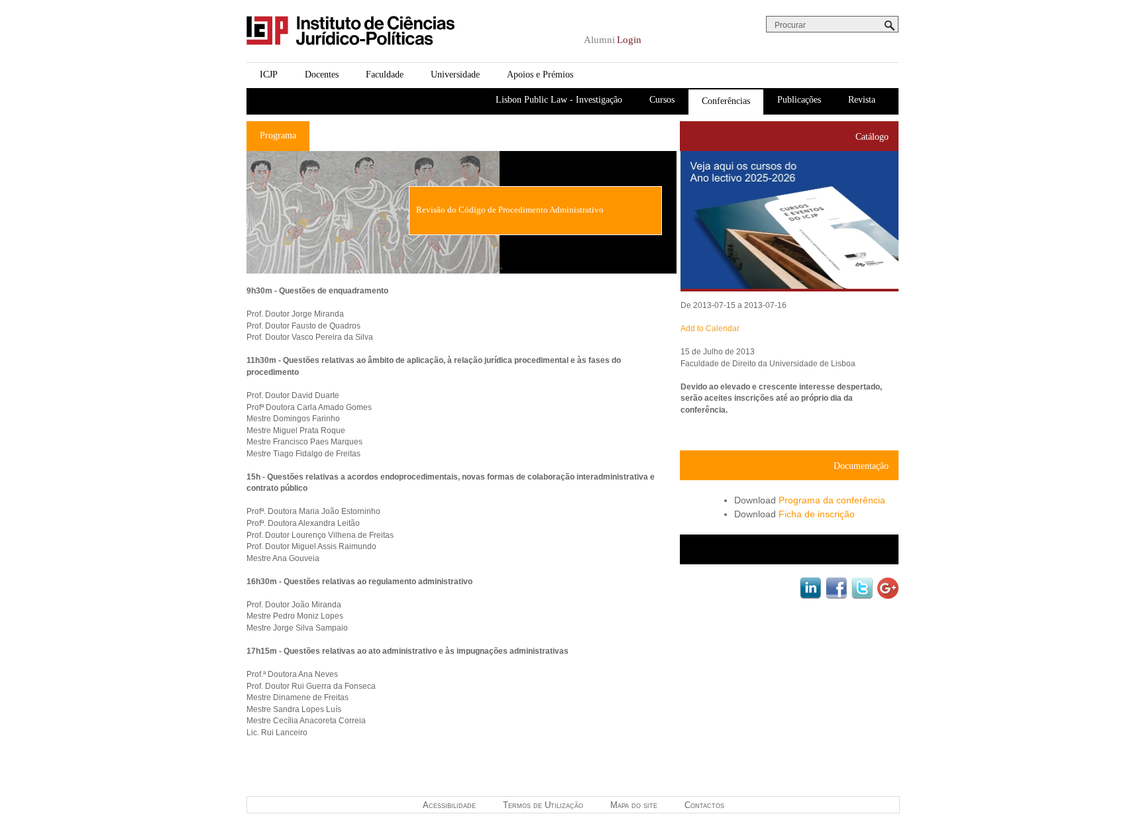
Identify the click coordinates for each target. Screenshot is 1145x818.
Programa (278, 135)
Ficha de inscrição (817, 514)
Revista (861, 100)
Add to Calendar (710, 328)
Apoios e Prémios (540, 74)
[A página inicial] (350, 55)
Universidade (455, 74)
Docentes (322, 74)
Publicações (799, 100)
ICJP (269, 74)
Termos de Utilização (543, 805)
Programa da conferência (832, 500)
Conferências (726, 101)
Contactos (704, 805)
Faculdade (385, 74)
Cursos (662, 100)
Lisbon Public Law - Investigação (559, 100)
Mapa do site (633, 805)
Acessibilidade (449, 805)
